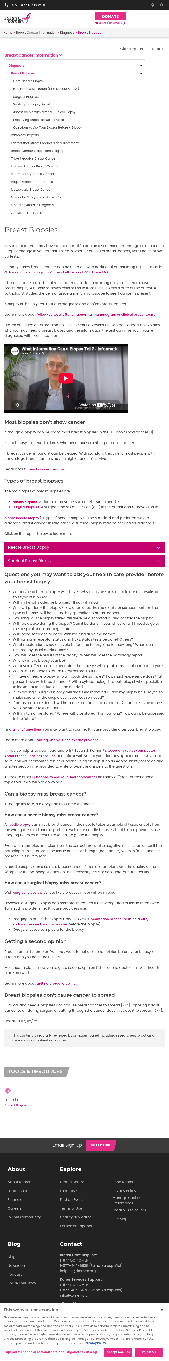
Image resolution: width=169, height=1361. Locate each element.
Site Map (120, 1219)
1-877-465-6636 (74, 1265)
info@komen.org (74, 1295)
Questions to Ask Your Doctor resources (64, 777)
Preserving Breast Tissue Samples (38, 120)
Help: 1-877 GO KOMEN (27, 5)
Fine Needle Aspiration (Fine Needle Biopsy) (46, 88)
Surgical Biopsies (26, 96)
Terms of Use (71, 1208)
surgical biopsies (27, 892)
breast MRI (100, 272)
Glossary (128, 48)
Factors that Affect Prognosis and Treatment (45, 143)
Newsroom (17, 1265)
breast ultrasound (68, 272)
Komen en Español (76, 1226)
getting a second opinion (57, 983)
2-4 (126, 1005)
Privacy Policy (124, 1191)
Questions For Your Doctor (31, 212)
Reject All (149, 1352)
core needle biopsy (23, 518)
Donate (110, 16)
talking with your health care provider (67, 740)
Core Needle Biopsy (28, 81)
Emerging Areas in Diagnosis (32, 205)
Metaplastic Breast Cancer (31, 189)
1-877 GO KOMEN (74, 1260)
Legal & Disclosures (129, 1210)
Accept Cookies (118, 1352)
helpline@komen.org (78, 1271)
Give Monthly (111, 23)
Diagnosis (67, 32)
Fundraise (68, 1191)
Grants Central (72, 1182)
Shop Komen (123, 1182)
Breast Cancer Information (36, 32)
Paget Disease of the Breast (32, 182)
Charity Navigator (75, 1217)
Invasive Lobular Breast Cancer (34, 166)
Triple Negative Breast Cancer (34, 158)
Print (144, 48)
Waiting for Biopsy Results (32, 104)
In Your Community (24, 1217)
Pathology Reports (25, 135)
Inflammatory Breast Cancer (32, 174)
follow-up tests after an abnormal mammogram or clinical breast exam (95, 314)
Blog (11, 1257)
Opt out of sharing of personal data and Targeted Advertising (51, 1352)
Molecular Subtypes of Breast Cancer (39, 197)
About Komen (19, 1182)
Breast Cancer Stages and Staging (37, 151)
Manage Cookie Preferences (126, 1200)
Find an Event (71, 1199)
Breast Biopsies (23, 73)
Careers (15, 1208)
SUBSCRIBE (100, 1145)
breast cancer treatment (46, 469)
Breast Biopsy (15, 1105)
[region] (84, 1332)
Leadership (17, 1191)
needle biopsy (19, 824)
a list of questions (27, 729)
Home (8, 32)
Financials (16, 1199)
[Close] (162, 1310)
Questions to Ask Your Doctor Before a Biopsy (47, 127)
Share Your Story (22, 1283)
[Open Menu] (161, 20)
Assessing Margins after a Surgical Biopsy (44, 112)
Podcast (15, 1274)
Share (157, 48)
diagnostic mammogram (28, 272)
